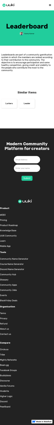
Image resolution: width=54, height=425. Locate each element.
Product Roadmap (9, 225)
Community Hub (8, 274)
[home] (8, 4)
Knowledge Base (8, 230)
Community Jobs (8, 290)
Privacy (3, 318)
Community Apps (8, 285)
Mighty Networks (8, 360)
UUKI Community (8, 235)
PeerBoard (5, 406)
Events (3, 295)
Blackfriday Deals (8, 300)
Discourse (5, 380)
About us (4, 329)
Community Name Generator (14, 259)
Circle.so (4, 349)
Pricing (3, 220)
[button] (50, 5)
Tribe (2, 354)
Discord (3, 401)
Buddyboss (5, 375)
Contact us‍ (5, 334)
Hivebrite (4, 391)
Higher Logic (6, 396)
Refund (3, 323)
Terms (3, 313)
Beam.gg (4, 365)
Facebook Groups (8, 370)
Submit (27, 178)
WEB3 (3, 215)
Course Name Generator (12, 264)
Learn (3, 241)
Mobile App (5, 246)
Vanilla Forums (7, 386)
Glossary (4, 279)
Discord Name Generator (12, 269)
